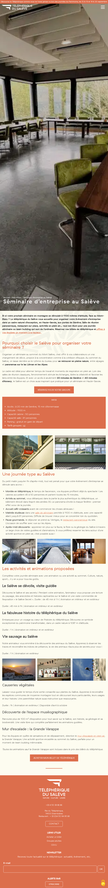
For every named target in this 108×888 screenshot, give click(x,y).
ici (24, 425)
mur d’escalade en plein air (90, 736)
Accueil (6, 297)
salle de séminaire (44, 512)
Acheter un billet (54, 837)
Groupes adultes (54, 841)
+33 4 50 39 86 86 (54, 805)
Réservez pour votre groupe (54, 390)
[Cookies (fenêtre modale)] (103, 883)
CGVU (54, 845)
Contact (54, 823)
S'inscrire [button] (54, 884)
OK (101, 869)
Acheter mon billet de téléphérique (54, 758)
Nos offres (16, 297)
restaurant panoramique (75, 520)
